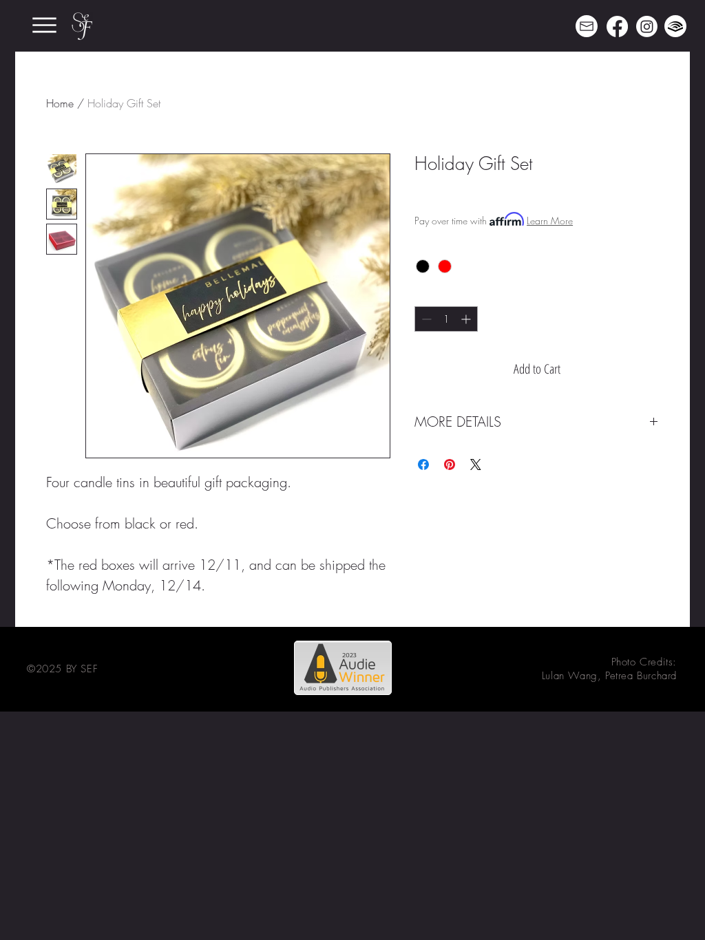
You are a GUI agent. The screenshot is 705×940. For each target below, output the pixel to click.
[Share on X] (475, 464)
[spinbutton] (446, 319)
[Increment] (467, 319)
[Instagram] (646, 26)
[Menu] (44, 25)
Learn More (550, 220)
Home (60, 103)
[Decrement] (425, 319)
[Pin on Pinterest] (449, 464)
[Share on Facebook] (423, 464)
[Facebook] (617, 26)
